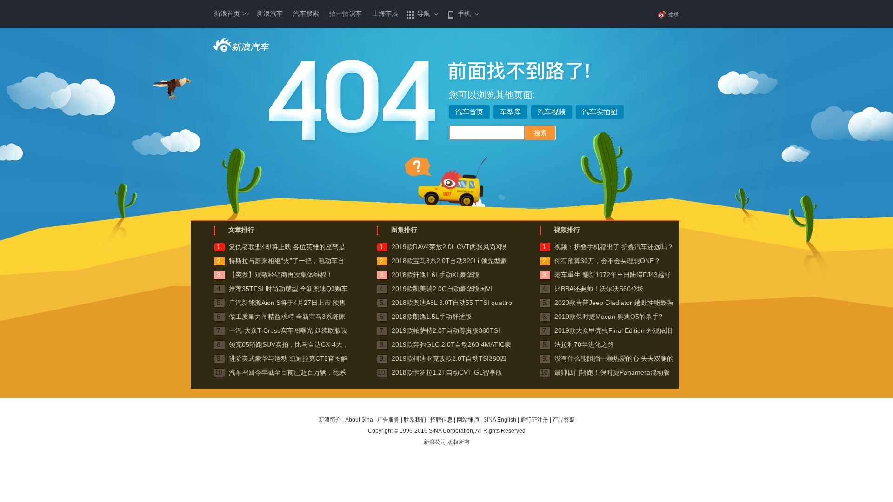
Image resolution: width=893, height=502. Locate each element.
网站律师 (468, 419)
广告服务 (388, 419)
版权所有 (458, 442)
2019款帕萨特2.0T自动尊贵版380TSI (446, 330)
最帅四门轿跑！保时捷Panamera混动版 (612, 372)
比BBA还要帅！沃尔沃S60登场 (599, 288)
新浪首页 (232, 13)
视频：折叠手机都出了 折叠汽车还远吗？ (613, 247)
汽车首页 (469, 112)
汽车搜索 (306, 13)
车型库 (510, 112)
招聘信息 (441, 419)
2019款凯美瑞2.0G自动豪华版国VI (442, 288)
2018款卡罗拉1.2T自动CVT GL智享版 (447, 372)
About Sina (359, 419)
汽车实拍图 (599, 112)
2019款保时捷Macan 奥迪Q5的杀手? (608, 316)
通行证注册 (534, 419)
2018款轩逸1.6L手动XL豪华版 (436, 274)
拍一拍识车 (345, 13)
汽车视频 (552, 112)
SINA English (499, 419)
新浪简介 (330, 419)
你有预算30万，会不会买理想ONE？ (607, 260)
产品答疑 (564, 419)
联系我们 (415, 419)
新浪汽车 (270, 13)
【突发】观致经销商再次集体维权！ (281, 274)
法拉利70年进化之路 (584, 344)
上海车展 (385, 13)
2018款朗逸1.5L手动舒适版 (432, 316)
